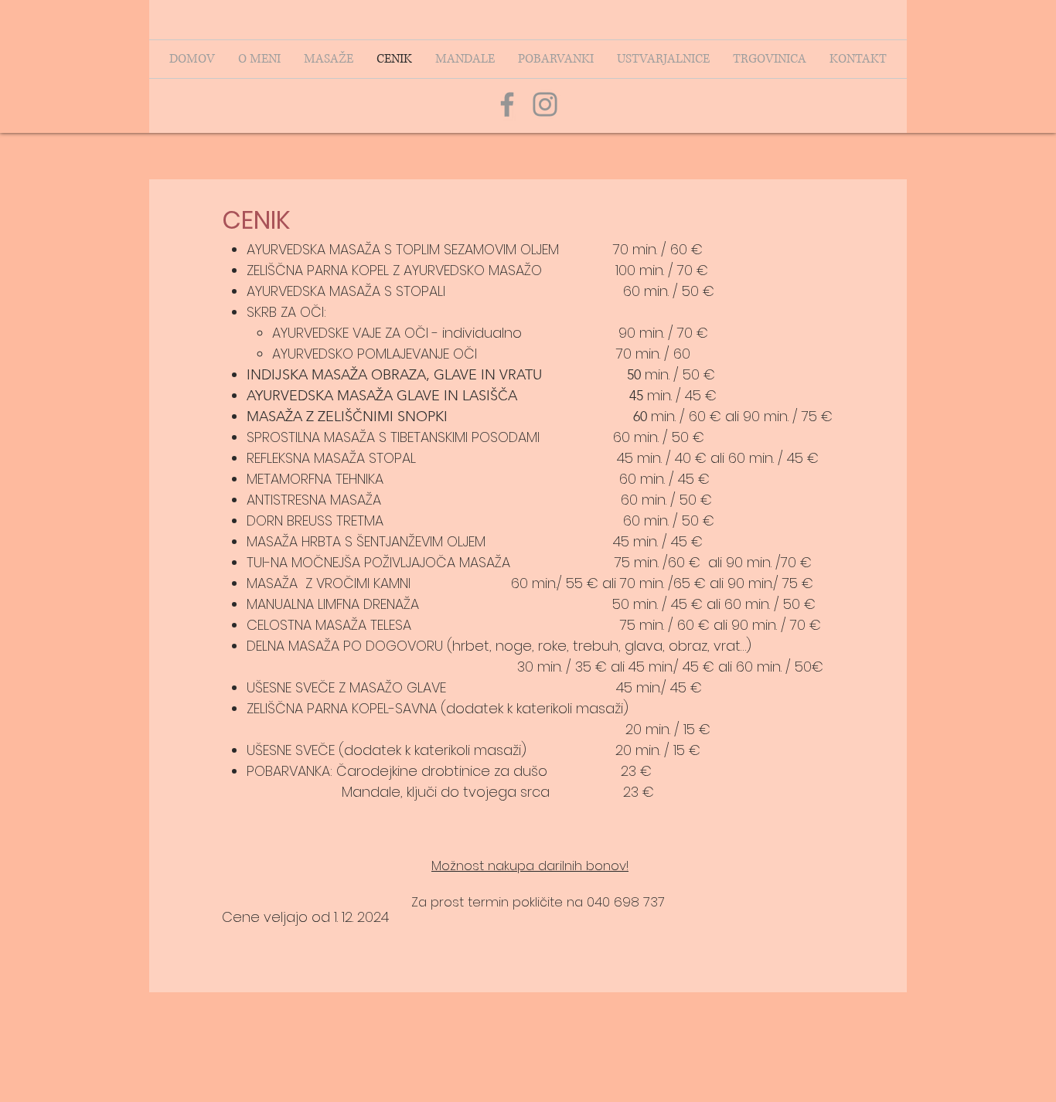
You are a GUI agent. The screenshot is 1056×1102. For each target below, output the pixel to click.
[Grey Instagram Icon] (545, 104)
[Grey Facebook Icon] (507, 104)
